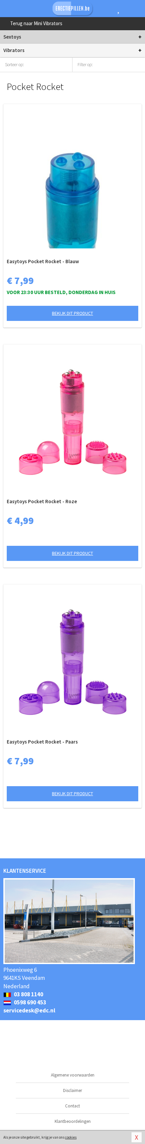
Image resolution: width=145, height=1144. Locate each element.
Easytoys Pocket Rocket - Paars (42, 741)
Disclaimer (72, 1090)
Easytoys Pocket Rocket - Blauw (43, 261)
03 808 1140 (28, 994)
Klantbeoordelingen (73, 1121)
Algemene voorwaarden (72, 1075)
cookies (71, 1137)
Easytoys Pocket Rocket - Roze (42, 501)
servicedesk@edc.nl (29, 1010)
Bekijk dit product (72, 313)
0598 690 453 (29, 1002)
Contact (72, 1106)
